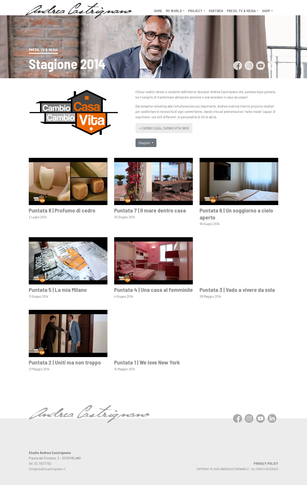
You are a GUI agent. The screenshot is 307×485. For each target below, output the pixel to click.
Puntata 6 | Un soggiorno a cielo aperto (236, 214)
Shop (266, 11)
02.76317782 (42, 463)
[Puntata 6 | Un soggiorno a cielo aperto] (239, 181)
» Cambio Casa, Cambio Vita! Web (164, 128)
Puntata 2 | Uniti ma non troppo (65, 362)
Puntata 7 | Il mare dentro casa (150, 210)
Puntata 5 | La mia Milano (58, 289)
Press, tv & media (241, 11)
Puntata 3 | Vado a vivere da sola (237, 289)
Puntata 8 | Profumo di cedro (62, 210)
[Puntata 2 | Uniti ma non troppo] (68, 333)
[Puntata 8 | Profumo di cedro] (68, 181)
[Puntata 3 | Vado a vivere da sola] (239, 260)
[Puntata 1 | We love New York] (153, 333)
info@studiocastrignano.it (47, 469)
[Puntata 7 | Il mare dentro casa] (153, 181)
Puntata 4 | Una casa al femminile (153, 289)
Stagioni (144, 143)
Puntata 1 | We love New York (147, 362)
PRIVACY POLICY (266, 463)
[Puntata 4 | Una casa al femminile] (153, 260)
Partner (216, 11)
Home (158, 11)
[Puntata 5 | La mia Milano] (68, 260)
